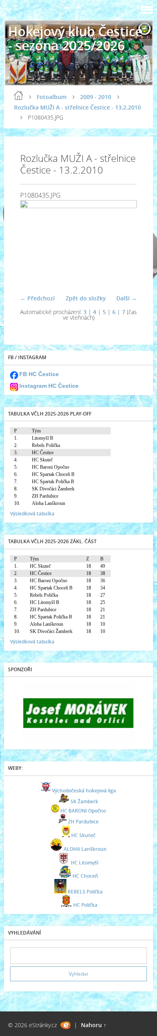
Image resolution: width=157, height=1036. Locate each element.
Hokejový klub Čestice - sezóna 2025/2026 (75, 38)
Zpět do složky (86, 298)
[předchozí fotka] (33, 244)
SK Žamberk (84, 801)
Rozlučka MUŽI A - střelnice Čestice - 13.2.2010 (77, 107)
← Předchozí (37, 298)
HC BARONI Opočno (83, 810)
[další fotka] (124, 244)
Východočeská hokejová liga (84, 790)
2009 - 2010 (95, 97)
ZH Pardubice (83, 821)
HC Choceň (85, 876)
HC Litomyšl (84, 862)
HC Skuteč (83, 835)
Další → (126, 298)
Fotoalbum (51, 97)
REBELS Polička (85, 891)
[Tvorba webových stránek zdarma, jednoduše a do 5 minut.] (65, 1025)
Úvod (18, 95)
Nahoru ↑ (93, 1025)
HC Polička (85, 905)
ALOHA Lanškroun (85, 849)
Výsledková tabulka (32, 513)
